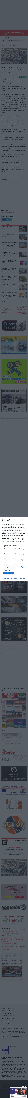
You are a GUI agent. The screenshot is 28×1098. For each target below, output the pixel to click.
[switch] (22, 549)
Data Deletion (6, 578)
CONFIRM (8, 573)
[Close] (25, 520)
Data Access (14, 578)
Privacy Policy (22, 578)
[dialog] (14, 549)
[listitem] (14, 546)
